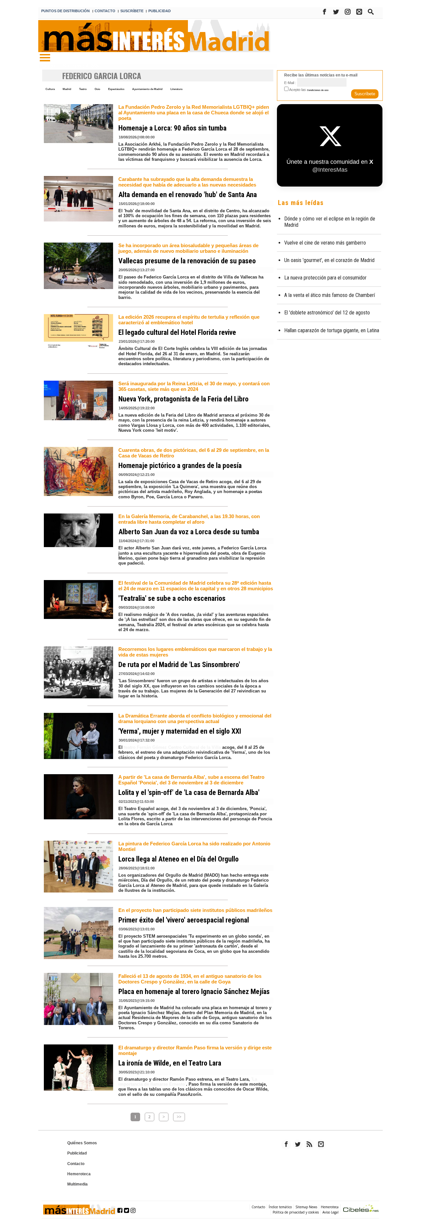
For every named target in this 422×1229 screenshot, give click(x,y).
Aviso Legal (330, 1212)
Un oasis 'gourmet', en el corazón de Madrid (329, 260)
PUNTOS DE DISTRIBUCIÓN (65, 11)
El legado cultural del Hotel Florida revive (177, 332)
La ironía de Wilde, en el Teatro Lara (169, 1063)
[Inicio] (44, 58)
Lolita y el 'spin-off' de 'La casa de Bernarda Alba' (188, 792)
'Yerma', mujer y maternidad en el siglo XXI (179, 731)
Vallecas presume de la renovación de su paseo (187, 261)
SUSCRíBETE (131, 11)
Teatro (83, 89)
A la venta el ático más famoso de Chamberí (329, 295)
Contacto (75, 1163)
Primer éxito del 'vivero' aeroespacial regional (183, 920)
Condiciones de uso (317, 90)
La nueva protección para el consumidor (325, 278)
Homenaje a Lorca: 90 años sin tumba (172, 128)
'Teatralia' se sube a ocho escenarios (172, 598)
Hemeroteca (79, 1174)
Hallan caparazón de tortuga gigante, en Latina (331, 330)
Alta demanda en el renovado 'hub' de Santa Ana (187, 194)
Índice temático (280, 1207)
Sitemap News (306, 1207)
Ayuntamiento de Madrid (147, 89)
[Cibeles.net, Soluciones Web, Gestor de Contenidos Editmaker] (361, 1209)
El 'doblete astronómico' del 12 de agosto (327, 312)
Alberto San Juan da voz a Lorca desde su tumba (188, 532)
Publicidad (77, 1153)
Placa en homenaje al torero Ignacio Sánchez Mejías (194, 991)
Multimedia (77, 1184)
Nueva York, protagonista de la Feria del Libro (183, 399)
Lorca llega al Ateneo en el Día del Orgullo (178, 859)
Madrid (67, 89)
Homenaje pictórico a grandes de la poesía (180, 465)
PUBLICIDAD (159, 11)
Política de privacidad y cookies (296, 1212)
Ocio (97, 89)
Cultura (50, 89)
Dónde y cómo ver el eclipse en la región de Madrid (329, 222)
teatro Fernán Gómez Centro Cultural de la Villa (172, 747)
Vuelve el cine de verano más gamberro (325, 243)
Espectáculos (116, 89)
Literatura (176, 89)
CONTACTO (105, 11)
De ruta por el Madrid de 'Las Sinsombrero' (179, 664)
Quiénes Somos (82, 1143)
